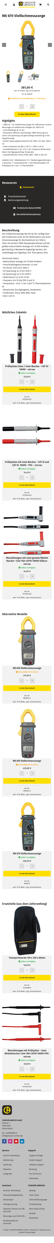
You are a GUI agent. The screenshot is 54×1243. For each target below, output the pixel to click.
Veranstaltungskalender (13, 1195)
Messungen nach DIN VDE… (14, 1216)
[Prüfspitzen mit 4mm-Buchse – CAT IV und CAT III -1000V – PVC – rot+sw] (27, 411)
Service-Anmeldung (11, 1155)
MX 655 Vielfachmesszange (27, 760)
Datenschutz (45, 1230)
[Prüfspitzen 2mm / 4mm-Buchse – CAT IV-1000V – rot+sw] (27, 316)
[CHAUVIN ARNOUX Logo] (27, 2)
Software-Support (36, 1165)
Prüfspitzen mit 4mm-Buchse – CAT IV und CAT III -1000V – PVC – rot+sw (27, 463)
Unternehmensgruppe (38, 1200)
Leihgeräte (7, 1174)
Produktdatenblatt (17, 196)
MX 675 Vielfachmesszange (27, 853)
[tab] (27, 187)
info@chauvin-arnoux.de (12, 1136)
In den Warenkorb (27, 114)
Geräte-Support (35, 1160)
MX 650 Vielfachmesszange (27, 668)
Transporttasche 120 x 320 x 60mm (27, 957)
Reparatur (7, 1169)
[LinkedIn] (22, 1141)
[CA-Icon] (7, 1106)
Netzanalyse (8, 1200)
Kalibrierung (8, 1160)
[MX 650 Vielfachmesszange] (27, 618)
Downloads (33, 1178)
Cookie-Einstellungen (27, 1232)
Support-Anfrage (36, 1155)
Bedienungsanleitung (18, 200)
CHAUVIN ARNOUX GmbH (19, 1230)
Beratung (33, 1169)
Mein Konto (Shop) (37, 1209)
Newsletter (33, 1218)
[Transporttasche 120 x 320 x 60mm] (27, 907)
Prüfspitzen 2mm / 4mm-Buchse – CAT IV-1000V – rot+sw (27, 368)
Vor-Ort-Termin (35, 1174)
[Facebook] (4, 1141)
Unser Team (34, 1195)
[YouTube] (16, 1141)
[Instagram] (10, 1141)
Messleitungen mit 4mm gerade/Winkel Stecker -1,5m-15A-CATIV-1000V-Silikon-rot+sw (27, 560)
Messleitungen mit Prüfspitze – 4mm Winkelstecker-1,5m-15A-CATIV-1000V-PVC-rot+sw (27, 1053)
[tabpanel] (27, 198)
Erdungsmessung (10, 1204)
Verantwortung (35, 1204)
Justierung (7, 1165)
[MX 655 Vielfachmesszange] (27, 710)
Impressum (34, 1230)
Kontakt (32, 1213)
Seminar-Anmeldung (11, 1190)
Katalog (32, 1190)
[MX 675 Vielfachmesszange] (27, 803)
